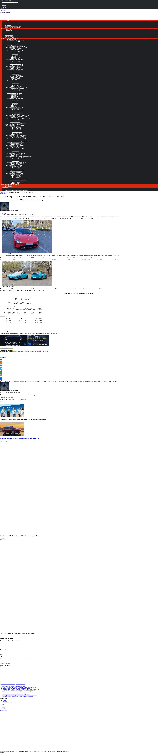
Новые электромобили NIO (15, 149)
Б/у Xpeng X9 (15, 106)
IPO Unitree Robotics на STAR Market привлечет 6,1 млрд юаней (15, 694)
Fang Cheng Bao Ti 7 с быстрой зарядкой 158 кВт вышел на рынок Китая (20, 535)
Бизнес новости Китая (20, 684)
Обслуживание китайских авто (11, 184)
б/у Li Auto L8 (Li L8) (16, 90)
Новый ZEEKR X (16, 177)
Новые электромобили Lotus (16, 166)
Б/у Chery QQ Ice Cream (17, 86)
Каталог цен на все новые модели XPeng (16, 153)
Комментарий (3, 649)
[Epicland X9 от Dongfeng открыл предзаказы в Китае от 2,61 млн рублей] (12, 435)
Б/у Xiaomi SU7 (15, 109)
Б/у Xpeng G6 (15, 103)
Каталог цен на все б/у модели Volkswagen (16, 62)
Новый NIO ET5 (15, 152)
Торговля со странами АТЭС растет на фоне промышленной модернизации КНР (19, 687)
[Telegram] (79, 369)
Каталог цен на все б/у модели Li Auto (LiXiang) (17, 87)
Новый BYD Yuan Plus (17, 133)
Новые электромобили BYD (16, 126)
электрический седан (112, 381)
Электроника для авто (9, 37)
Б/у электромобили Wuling (15, 122)
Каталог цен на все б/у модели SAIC (15, 66)
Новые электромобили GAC (16, 171)
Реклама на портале (9, 188)
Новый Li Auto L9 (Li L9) (17, 183)
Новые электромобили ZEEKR (16, 174)
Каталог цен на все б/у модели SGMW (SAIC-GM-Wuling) (19, 118)
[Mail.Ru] (79, 365)
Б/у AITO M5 (15, 42)
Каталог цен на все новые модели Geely (15, 173)
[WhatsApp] (79, 373)
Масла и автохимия (9, 35)
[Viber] (79, 371)
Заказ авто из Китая (8, 186)
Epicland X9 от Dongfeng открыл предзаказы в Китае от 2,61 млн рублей (19, 438)
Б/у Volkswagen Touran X (17, 65)
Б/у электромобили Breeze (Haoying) (17, 46)
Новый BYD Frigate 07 (17, 134)
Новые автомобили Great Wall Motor (17, 157)
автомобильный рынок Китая (53, 381)
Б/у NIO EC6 (15, 95)
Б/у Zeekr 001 (15, 79)
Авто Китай (11, 210)
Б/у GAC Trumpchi (16, 114)
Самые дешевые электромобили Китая (13, 26)
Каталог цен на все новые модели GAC (15, 170)
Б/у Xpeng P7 (15, 100)
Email (1, 654)
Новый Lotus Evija (16, 168)
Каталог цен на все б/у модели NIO (14, 93)
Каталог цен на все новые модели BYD (15, 125)
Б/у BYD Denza (15, 52)
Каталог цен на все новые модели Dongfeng (16, 162)
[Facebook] (79, 359)
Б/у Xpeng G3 (15, 102)
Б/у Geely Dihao (15, 73)
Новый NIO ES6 (15, 151)
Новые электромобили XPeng (16, 154)
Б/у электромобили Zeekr (15, 78)
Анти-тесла (7, 23)
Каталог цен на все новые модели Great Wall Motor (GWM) (19, 156)
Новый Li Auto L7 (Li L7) (17, 181)
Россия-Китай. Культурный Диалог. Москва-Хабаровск (14, 692)
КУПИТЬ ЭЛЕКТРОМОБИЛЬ (6, 348)
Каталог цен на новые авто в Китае (12, 124)
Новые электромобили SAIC (16, 143)
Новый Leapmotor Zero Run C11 (19, 137)
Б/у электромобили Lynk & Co (16, 76)
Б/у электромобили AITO (15, 41)
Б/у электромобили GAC (15, 112)
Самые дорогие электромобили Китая (13, 27)
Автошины (7, 33)
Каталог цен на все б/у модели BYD (15, 50)
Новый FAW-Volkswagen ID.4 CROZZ (20, 141)
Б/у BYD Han (15, 54)
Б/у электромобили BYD (15, 51)
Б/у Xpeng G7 (15, 104)
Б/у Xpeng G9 (15, 105)
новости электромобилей (103, 381)
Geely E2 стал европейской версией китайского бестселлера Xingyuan (18, 633)
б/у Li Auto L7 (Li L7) (16, 89)
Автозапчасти (8, 32)
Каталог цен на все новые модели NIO (15, 148)
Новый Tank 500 (15, 161)
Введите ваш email (4, 399)
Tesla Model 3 (15, 218)
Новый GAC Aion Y (16, 172)
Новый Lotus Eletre (16, 167)
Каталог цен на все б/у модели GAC (15, 110)
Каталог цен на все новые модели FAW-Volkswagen (18, 138)
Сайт (1, 656)
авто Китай (17, 381)
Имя (1, 651)
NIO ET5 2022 (3, 255)
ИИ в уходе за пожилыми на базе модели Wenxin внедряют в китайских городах (19, 691)
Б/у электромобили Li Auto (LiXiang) (17, 88)
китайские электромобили (65, 381)
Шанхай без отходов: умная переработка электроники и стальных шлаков (18, 696)
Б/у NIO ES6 (15, 96)
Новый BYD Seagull (16, 128)
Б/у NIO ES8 (15, 97)
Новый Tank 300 (15, 158)
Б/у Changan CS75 (16, 61)
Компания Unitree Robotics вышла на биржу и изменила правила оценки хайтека (19, 690)
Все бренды (5, 185)
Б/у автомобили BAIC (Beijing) (16, 48)
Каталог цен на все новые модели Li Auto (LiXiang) (18, 178)
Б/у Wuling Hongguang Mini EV (18, 123)
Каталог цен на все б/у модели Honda (15, 45)
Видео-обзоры (8, 25)
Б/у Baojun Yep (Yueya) (17, 120)
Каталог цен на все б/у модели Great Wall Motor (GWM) (19, 115)
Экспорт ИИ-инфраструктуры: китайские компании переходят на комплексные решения (21, 689)
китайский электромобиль (91, 381)
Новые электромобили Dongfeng (17, 163)
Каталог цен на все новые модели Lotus (15, 165)
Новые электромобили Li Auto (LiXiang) (18, 180)
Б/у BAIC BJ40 (15, 49)
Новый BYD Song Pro (17, 130)
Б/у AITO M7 (15, 44)
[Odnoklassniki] (79, 363)
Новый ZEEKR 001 (16, 175)
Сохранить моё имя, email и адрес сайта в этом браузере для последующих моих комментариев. (21, 658)
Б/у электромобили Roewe (15, 67)
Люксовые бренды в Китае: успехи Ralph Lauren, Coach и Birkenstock (17, 688)
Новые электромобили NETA (16, 146)
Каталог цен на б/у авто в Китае (11, 39)
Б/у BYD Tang (15, 56)
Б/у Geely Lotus (15, 74)
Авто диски (7, 31)
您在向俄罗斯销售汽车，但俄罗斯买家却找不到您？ (16, 190)
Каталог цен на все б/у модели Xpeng (15, 98)
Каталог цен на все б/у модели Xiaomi (15, 107)
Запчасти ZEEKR (8, 29)
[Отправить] (79, 379)
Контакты (5, 187)
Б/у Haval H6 (15, 117)
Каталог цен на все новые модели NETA (16, 145)
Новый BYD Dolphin (16, 127)
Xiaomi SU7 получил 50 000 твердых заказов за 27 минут (14, 353)
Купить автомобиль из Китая (10, 38)
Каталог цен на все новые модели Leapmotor (16, 135)
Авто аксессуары (8, 30)
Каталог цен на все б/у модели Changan (15, 59)
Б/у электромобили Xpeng (15, 99)
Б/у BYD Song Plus (16, 55)
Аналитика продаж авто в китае (11, 22)
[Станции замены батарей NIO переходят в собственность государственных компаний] (12, 417)
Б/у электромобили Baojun (15, 119)
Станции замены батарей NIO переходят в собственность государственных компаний (23, 419)
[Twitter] (79, 367)
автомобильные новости (42, 381)
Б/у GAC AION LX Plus (17, 113)
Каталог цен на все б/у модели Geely (15, 69)
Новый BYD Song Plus (17, 129)
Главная (1, 192)
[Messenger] (79, 377)
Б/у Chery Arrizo (15, 83)
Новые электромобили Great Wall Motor (18, 159)
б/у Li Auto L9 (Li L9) (16, 91)
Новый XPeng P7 (16, 155)
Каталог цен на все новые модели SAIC (15, 142)
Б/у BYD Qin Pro (15, 58)
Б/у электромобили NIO (15, 94)
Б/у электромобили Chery (15, 81)
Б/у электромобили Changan (16, 60)
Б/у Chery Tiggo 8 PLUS (17, 84)
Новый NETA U (15, 147)
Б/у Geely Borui (15, 71)
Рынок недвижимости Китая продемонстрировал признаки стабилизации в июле (19, 695)
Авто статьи (7, 21)
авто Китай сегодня (24, 381)
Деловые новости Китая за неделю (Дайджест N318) (13, 686)
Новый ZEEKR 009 (16, 176)
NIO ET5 (2, 381)
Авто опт (5, 28)
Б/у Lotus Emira (18, 75)
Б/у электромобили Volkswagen (16, 64)
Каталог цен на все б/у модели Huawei (15, 40)
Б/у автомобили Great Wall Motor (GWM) (18, 116)
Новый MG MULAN (16, 144)
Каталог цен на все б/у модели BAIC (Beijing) (17, 47)
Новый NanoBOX (16, 164)
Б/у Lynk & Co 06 (16, 77)
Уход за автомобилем (9, 36)
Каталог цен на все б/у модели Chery (15, 80)
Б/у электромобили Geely (15, 70)
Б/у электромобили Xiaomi (15, 108)
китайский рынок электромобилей (78, 381)
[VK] (79, 361)
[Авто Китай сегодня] (5, 12)
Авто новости (6, 20)
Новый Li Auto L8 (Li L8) (17, 182)
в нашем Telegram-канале (52, 333)
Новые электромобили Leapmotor (17, 136)
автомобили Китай (32, 381)
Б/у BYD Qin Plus (16, 57)
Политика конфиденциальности (9, 702)
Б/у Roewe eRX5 (15, 68)
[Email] (79, 375)
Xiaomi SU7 (12, 381)
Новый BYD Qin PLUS (17, 132)
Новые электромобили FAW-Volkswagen (18, 139)
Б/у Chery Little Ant (16, 85)
